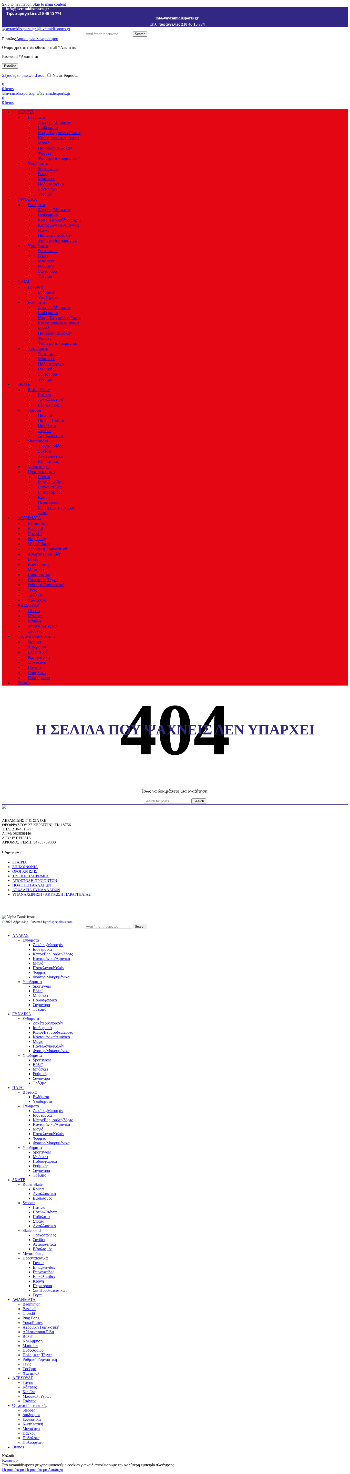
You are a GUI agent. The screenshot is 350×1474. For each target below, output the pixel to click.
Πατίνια (45, 415)
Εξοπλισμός (48, 405)
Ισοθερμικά (48, 127)
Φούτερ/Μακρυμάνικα (57, 158)
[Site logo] (19, 29)
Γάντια (44, 476)
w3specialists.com (60, 922)
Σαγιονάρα (47, 189)
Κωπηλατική (39, 657)
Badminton (38, 523)
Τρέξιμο (45, 194)
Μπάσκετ (46, 178)
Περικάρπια (48, 502)
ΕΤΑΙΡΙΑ (19, 862)
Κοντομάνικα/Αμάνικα (58, 137)
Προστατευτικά (41, 471)
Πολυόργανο (39, 677)
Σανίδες (45, 451)
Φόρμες (44, 153)
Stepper (35, 641)
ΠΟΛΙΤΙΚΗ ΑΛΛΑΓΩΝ (31, 885)
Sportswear (48, 168)
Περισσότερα (24, 1469)
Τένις (32, 590)
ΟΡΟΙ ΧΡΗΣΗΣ (24, 871)
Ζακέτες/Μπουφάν (54, 122)
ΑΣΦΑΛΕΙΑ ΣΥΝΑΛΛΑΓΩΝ (36, 890)
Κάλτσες (35, 615)
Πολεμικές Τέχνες (43, 579)
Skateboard (38, 441)
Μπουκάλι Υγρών (43, 626)
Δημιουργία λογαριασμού (37, 39)
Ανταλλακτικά (50, 400)
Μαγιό (44, 143)
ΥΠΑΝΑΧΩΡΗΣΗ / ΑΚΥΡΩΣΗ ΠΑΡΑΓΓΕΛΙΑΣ (51, 894)
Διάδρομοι (37, 647)
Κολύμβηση (38, 564)
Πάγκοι (34, 667)
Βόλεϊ (43, 173)
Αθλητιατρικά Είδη (44, 554)
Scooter (35, 410)
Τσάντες (35, 631)
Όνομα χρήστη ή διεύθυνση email (39, 47)
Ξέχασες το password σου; (23, 75)
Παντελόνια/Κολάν (55, 148)
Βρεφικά (35, 287)
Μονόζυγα (37, 662)
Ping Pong (37, 538)
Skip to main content (49, 4)
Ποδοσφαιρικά (51, 183)
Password (20, 56)
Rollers (44, 394)
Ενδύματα (36, 117)
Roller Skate (39, 389)
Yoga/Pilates (39, 543)
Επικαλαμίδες (50, 492)
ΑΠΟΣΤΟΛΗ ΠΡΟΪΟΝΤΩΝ (34, 881)
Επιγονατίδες (49, 487)
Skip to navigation (17, 4)
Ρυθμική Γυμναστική (46, 584)
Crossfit (35, 533)
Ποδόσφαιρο (39, 574)
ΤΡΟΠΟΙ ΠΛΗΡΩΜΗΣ (30, 876)
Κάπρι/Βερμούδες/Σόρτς (59, 132)
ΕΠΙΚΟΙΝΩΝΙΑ (25, 867)
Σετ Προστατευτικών (56, 507)
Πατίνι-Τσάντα (51, 420)
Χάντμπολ (37, 600)
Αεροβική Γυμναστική (47, 549)
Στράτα (44, 430)
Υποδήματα (38, 163)
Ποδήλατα (47, 425)
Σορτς (43, 512)
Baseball (35, 528)
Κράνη (44, 497)
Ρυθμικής (46, 266)
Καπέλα (34, 620)
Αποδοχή (55, 1469)
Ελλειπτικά (37, 652)
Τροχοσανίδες (50, 446)
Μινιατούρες (39, 466)
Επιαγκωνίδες (50, 481)
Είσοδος (10, 66)
